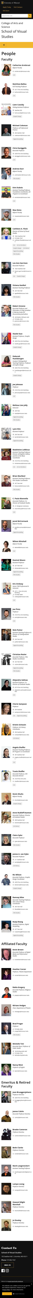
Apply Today (7, 7)
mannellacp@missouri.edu (23, 508)
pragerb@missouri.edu (21, 1031)
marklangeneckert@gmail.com (23, 1172)
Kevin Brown (18, 949)
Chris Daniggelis (19, 148)
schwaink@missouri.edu (22, 735)
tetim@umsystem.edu (21, 1055)
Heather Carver (19, 969)
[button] (19, 1293)
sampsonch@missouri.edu (22, 712)
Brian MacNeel (19, 476)
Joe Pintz (16, 609)
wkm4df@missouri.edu (21, 547)
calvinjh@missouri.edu (21, 1117)
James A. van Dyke (21, 854)
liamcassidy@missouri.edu (22, 113)
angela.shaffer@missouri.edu (23, 758)
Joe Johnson (18, 384)
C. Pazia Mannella (20, 498)
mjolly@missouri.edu (21, 413)
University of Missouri (12, 3)
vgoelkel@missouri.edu (21, 293)
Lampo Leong (18, 1184)
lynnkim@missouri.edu (21, 437)
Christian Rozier (19, 654)
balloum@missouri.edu (21, 92)
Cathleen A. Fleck (20, 229)
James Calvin (18, 1111)
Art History (26, 248)
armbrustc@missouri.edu (22, 71)
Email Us (7, 1265)
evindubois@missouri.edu (22, 197)
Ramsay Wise (18, 897)
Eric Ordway (18, 584)
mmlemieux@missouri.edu (23, 463)
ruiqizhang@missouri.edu (22, 932)
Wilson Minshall (19, 541)
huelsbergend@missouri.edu (23, 371)
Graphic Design (17, 116)
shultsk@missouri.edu (21, 800)
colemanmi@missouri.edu (22, 135)
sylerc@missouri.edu (21, 841)
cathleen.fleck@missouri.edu (23, 240)
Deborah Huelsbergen (18, 357)
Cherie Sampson (20, 704)
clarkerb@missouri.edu (21, 1154)
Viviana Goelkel (19, 285)
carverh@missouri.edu (21, 975)
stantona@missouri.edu (22, 823)
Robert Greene (19, 306)
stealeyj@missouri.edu (21, 1226)
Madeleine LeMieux (21, 449)
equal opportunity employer (15, 1281)
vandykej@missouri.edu (22, 862)
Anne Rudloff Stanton (22, 812)
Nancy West (18, 1065)
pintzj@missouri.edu (21, 617)
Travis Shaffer (19, 771)
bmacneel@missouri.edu (22, 486)
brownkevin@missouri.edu (22, 959)
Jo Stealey (17, 1220)
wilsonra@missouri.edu (22, 885)
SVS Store (6, 11)
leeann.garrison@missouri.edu (23, 271)
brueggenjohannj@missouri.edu (23, 1101)
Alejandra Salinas (20, 680)
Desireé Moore (19, 560)
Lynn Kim (17, 429)
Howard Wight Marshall (19, 1203)
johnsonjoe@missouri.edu (22, 392)
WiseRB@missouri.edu (21, 909)
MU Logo (2, 2)
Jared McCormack (20, 521)
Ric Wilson (17, 875)
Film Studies (16, 178)
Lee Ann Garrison (20, 263)
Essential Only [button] (7, 1294)
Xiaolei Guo (17, 334)
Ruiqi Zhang (18, 922)
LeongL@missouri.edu (21, 1190)
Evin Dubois (18, 187)
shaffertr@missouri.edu (22, 781)
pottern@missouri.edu (21, 642)
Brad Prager (18, 1023)
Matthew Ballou (19, 84)
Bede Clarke (18, 1147)
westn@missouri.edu (21, 1071)
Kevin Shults (18, 794)
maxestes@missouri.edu (22, 216)
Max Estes (17, 210)
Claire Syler (17, 835)
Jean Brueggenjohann (22, 1092)
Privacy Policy (6, 1290)
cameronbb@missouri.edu (22, 1136)
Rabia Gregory (19, 987)
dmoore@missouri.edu (21, 568)
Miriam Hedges (19, 1005)
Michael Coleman (20, 125)
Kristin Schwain (19, 725)
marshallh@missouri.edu (22, 1210)
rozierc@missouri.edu (21, 664)
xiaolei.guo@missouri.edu (22, 344)
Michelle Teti (18, 1044)
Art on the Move (21, 245)
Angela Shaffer (19, 747)
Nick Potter (18, 630)
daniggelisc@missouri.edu (22, 156)
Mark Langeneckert (21, 1166)
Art (14, 75)
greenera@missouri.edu (22, 321)
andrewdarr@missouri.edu (23, 175)
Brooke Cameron (20, 1129)
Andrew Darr (18, 169)
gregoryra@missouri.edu (22, 995)
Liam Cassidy (18, 104)
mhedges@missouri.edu (22, 1011)
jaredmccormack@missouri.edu (23, 528)
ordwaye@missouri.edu (22, 596)
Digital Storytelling (18, 139)
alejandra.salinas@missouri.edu (23, 690)
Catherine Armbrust (21, 65)
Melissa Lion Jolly (20, 405)
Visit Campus (18, 7)
